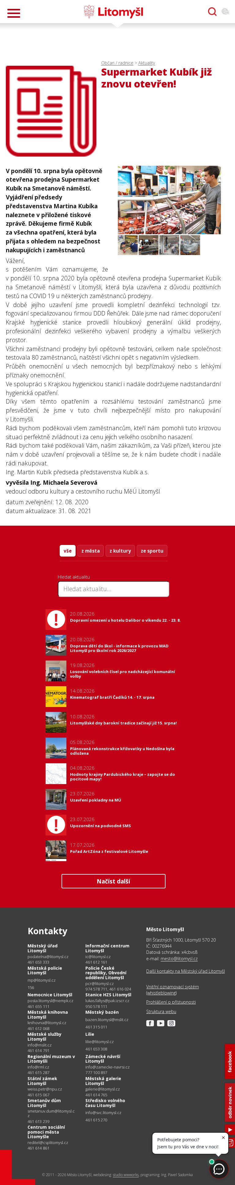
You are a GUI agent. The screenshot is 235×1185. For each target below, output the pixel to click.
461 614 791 (38, 1050)
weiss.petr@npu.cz (45, 1089)
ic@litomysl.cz (98, 956)
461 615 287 (38, 1072)
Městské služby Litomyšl (45, 1036)
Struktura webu (161, 1011)
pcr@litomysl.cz (99, 983)
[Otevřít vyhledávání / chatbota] (212, 11)
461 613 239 (38, 1121)
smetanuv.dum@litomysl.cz (51, 1113)
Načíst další (113, 881)
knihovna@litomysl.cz (47, 1022)
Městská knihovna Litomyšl (48, 1014)
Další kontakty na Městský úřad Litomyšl (185, 971)
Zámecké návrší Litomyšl (102, 1059)
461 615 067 (38, 1095)
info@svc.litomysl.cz (103, 1112)
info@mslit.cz (40, 1045)
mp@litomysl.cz (42, 980)
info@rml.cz (38, 1067)
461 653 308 (96, 1049)
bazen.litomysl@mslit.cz (107, 1019)
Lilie (89, 1034)
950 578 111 (96, 1006)
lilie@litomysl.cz (99, 1041)
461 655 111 (38, 1006)
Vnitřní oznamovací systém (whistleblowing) (172, 990)
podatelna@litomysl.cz (48, 956)
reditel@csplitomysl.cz (48, 1142)
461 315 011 (96, 1027)
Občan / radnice (117, 63)
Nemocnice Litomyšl (50, 995)
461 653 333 (38, 962)
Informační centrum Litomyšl (107, 948)
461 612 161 (96, 962)
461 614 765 (96, 1095)
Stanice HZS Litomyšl (108, 995)
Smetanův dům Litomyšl (44, 1103)
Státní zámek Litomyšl (42, 1081)
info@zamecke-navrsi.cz (107, 1067)
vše (68, 551)
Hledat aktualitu (74, 577)
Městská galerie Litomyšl (103, 1081)
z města (90, 551)
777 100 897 (96, 1072)
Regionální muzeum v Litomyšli (51, 1059)
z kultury (120, 551)
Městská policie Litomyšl (45, 970)
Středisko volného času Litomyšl (105, 1103)
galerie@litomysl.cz (102, 1089)
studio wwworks (126, 1174)
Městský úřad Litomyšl (43, 948)
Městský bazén (102, 1012)
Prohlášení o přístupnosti (171, 1002)
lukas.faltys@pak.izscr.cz (107, 1000)
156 (31, 987)
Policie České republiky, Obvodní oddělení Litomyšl (105, 972)
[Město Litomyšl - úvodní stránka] (113, 11)
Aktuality (146, 63)
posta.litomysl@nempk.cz (50, 1000)
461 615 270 (96, 1120)
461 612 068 (38, 1028)
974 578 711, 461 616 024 (108, 989)
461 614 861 (38, 1148)
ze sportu (152, 551)
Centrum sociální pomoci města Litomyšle (46, 1131)
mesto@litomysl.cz (179, 958)
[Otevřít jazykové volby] (225, 11)
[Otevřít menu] (13, 13)
